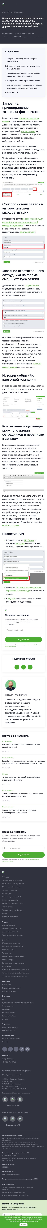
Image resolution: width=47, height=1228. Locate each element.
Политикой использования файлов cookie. (23, 1221)
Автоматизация (7, 907)
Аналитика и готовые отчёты (12, 903)
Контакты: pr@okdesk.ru (11, 1038)
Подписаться (23, 640)
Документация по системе (12, 928)
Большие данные (8, 1030)
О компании (6, 985)
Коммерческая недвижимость (13, 963)
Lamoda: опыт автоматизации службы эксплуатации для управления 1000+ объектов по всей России (23, 762)
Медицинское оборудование (12, 946)
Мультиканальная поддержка (13, 883)
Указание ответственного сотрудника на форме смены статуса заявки (23, 74)
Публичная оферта (9, 991)
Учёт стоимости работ (10, 900)
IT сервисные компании (11, 943)
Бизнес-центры (7, 960)
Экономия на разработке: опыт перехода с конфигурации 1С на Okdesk (19, 811)
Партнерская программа (11, 988)
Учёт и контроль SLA (9, 890)
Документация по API (10, 932)
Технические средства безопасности (15, 973)
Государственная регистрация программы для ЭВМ (20, 1179)
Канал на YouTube (9, 1016)
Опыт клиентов (7, 1006)
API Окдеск (29, 540)
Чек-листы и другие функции (12, 910)
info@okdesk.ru (7, 1059)
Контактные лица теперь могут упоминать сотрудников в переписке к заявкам (24, 86)
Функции (5, 877)
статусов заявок (31, 285)
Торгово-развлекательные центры (14, 976)
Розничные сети (8, 950)
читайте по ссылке (10, 525)
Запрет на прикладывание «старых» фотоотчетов (22, 60)
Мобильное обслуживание (12, 887)
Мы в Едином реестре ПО (12, 1075)
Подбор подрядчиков (10, 1027)
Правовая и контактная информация (16, 1071)
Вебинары (6, 1009)
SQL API (11, 598)
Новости (5, 1042)
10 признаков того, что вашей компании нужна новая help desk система (21, 778)
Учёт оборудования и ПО (11, 897)
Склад (4, 913)
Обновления (7, 33)
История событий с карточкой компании (23, 81)
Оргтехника (6, 966)
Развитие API (12, 93)
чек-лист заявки (28, 131)
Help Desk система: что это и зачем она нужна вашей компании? (21, 746)
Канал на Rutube (8, 1012)
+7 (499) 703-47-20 (9, 1062)
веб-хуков (20, 543)
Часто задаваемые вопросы (12, 935)
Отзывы (5, 1019)
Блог (4, 999)
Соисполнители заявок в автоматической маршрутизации (24, 67)
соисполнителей (27, 232)
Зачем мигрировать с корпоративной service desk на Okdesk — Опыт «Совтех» (22, 795)
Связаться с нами (8, 925)
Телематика (6, 953)
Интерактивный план (10, 917)
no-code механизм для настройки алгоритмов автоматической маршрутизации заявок (22, 222)
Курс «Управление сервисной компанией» (18, 1003)
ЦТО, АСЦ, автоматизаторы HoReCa (15, 970)
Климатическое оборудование (13, 956)
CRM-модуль (7, 893)
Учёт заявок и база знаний (12, 880)
